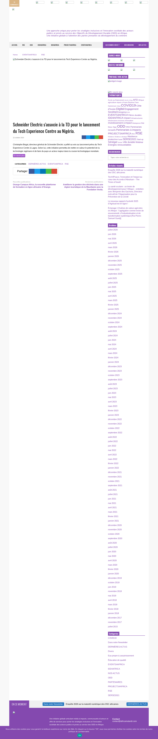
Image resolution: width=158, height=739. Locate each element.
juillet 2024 (113, 336)
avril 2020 (112, 560)
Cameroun (112, 106)
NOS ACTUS (142, 45)
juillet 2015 (113, 627)
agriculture (112, 102)
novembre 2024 (115, 318)
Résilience (111, 136)
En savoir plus (19, 156)
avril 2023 (112, 402)
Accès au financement (116, 100)
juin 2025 (112, 287)
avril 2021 (112, 507)
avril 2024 (112, 349)
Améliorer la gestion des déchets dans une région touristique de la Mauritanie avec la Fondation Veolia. (83, 187)
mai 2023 (112, 397)
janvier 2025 (113, 309)
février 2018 (113, 609)
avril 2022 (112, 455)
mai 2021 (112, 503)
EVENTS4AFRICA (86, 45)
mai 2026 (112, 239)
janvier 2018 (113, 613)
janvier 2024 (113, 362)
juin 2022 (112, 446)
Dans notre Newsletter (118, 642)
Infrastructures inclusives (116, 121)
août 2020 (112, 543)
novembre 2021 (115, 477)
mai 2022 (112, 450)
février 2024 (113, 358)
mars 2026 (112, 247)
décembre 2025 (115, 261)
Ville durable (129, 142)
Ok (80, 735)
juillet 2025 (113, 283)
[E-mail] (101, 137)
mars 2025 (112, 300)
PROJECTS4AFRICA (70, 45)
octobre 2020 (113, 534)
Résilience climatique (121, 136)
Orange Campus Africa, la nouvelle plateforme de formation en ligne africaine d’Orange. (34, 186)
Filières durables (135, 115)
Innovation (129, 121)
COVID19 (128, 105)
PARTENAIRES (115, 682)
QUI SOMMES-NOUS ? (112, 45)
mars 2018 (112, 605)
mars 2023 (112, 406)
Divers (111, 651)
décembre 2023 (115, 366)
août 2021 (112, 490)
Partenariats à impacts (128, 129)
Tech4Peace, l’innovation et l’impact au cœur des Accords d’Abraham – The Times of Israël (125, 179)
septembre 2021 (115, 485)
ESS (128, 112)
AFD (135, 100)
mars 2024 (112, 353)
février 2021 (113, 516)
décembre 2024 (115, 313)
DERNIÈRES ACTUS (37, 164)
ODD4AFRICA (42, 45)
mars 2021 (112, 512)
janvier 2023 (113, 415)
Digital (120, 108)
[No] (155, 732)
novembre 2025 (115, 265)
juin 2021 (112, 499)
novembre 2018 (115, 591)
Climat (118, 106)
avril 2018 (112, 600)
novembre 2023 (115, 371)
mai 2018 (112, 596)
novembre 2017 (115, 622)
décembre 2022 (115, 419)
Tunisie (119, 142)
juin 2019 (112, 587)
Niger (115, 127)
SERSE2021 (129, 139)
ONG (128, 127)
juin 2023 (112, 393)
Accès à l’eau (129, 100)
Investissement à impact (120, 123)
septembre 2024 (115, 327)
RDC (133, 134)
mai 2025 (112, 291)
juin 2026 (112, 234)
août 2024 (112, 331)
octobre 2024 (113, 322)
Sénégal (112, 142)
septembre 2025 (115, 274)
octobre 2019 (113, 582)
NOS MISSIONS (129, 45)
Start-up (140, 139)
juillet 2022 (113, 441)
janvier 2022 (113, 468)
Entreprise (122, 112)
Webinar (139, 142)
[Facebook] (84, 137)
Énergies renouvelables (119, 144)
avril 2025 (112, 296)
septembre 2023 (115, 380)
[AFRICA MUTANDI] (34, 16)
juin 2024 (112, 340)
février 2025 (113, 305)
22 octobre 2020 (18, 138)
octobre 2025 (113, 269)
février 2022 (113, 463)
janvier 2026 (113, 256)
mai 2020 (112, 556)
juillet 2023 (113, 388)
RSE (23, 45)
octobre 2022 (113, 428)
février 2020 (113, 569)
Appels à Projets (122, 102)
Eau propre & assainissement (121, 656)
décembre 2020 (115, 525)
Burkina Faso (133, 102)
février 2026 (113, 252)
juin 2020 (112, 552)
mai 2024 (112, 344)
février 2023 (113, 411)
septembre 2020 (115, 538)
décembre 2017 (115, 618)
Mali (142, 123)
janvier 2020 (113, 574)
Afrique (141, 100)
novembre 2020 (115, 530)
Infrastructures (136, 118)
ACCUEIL (14, 45)
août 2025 (112, 278)
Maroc (110, 127)
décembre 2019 (115, 578)
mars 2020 (112, 565)
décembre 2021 (115, 472)
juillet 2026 (113, 230)
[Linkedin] (92, 137)
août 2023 (112, 384)
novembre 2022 (115, 424)
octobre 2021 (113, 481)
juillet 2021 (113, 494)
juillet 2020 (113, 547)
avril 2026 (112, 243)
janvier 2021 (113, 521)
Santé (120, 139)
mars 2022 (112, 459)
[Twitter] (88, 137)
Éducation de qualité (117, 660)
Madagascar (136, 123)
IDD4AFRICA (55, 45)
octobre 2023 (113, 375)
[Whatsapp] (97, 137)
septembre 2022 (115, 433)
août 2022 (112, 437)
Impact (127, 118)
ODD (31, 45)
